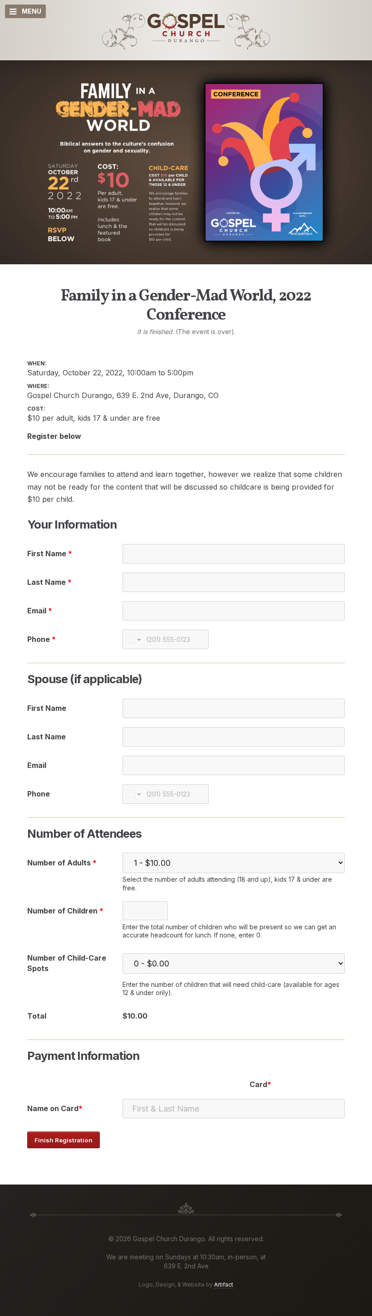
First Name (49, 553)
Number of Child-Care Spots (66, 963)
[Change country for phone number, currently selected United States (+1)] (132, 639)
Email (39, 610)
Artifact (223, 1284)
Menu (31, 11)
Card (258, 1084)
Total (36, 1015)
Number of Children (65, 910)
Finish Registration (63, 1140)
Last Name (49, 582)
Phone (41, 639)
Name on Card (52, 1108)
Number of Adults (62, 862)
